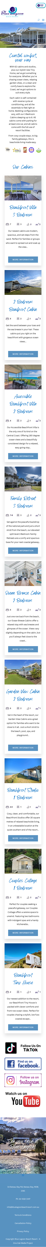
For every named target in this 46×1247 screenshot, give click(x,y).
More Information (23, 259)
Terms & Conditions (23, 1215)
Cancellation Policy (23, 1223)
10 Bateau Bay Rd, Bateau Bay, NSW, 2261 (23, 1189)
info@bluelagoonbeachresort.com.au (23, 1207)
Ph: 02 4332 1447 (23, 1199)
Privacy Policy (23, 1231)
